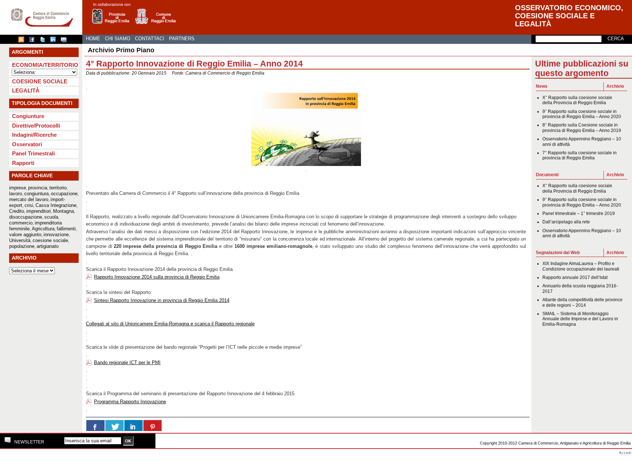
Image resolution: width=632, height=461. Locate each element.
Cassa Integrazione (55, 205)
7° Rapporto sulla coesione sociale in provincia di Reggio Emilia (579, 155)
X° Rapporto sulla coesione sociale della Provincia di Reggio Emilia (577, 100)
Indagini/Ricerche (34, 135)
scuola (51, 217)
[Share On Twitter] (114, 425)
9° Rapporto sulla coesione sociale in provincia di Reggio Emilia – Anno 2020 (581, 114)
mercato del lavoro (28, 199)
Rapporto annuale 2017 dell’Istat (574, 277)
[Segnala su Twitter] (44, 41)
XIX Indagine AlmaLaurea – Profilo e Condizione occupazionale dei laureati (580, 266)
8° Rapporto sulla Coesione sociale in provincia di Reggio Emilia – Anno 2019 (581, 127)
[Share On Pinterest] (152, 425)
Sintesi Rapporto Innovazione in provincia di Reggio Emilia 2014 (161, 300)
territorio (58, 187)
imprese (17, 187)
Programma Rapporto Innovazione (130, 401)
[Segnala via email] (65, 41)
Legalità (26, 90)
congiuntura (36, 193)
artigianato (48, 246)
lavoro (15, 193)
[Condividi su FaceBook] (33, 41)
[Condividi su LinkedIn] (55, 41)
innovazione (56, 234)
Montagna (63, 211)
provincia (37, 187)
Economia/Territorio (45, 65)
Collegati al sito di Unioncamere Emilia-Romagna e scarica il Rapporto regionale (170, 323)
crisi (29, 205)
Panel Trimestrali (33, 153)
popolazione (21, 246)
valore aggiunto (25, 234)
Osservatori (27, 144)
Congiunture (28, 116)
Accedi (625, 452)
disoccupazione (25, 217)
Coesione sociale (39, 81)
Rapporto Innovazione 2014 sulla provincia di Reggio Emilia (156, 277)
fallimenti (66, 228)
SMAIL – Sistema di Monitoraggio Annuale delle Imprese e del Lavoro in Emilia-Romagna (580, 319)
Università (19, 240)
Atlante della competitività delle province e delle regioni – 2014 (582, 302)
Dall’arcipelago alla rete (566, 221)
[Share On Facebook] (95, 425)
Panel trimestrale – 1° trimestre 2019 (578, 213)
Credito (16, 211)
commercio (21, 223)
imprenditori (38, 211)
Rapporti (23, 163)
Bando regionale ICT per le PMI (127, 362)
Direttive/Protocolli (36, 125)
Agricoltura (43, 228)
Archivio (615, 86)
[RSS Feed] (23, 41)
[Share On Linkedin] (133, 425)
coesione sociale (50, 240)
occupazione (64, 193)
